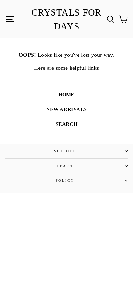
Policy (65, 180)
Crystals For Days (66, 19)
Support (65, 151)
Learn (65, 166)
